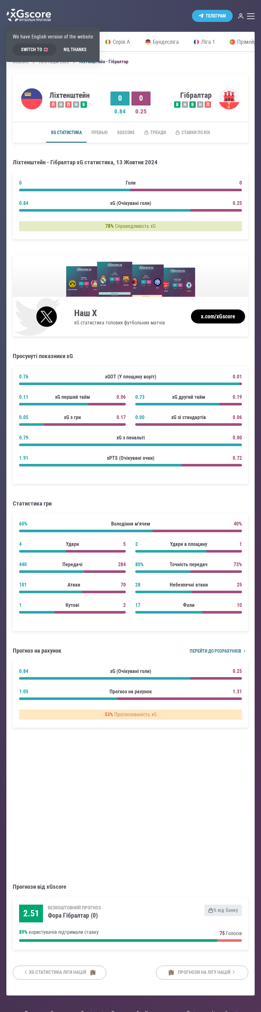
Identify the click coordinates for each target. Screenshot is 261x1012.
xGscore (126, 132)
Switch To (31, 49)
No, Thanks (75, 49)
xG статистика (66, 132)
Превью (99, 132)
